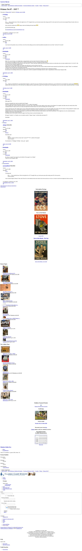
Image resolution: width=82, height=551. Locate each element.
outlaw (4, 37)
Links (4, 489)
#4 (3, 89)
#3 (3, 73)
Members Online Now (5, 447)
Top (3, 522)
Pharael (4, 354)
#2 (3, 49)
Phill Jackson (5, 400)
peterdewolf (5, 337)
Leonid (4, 391)
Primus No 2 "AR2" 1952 (8, 399)
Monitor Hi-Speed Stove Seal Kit (41, 406)
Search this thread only (11, 506)
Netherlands (7, 59)
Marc (4, 319)
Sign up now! (3, 186)
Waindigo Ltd (19, 528)
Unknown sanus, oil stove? (8, 390)
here (46, 427)
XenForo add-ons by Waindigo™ (6, 528)
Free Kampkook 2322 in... (8, 282)
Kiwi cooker (5, 315)
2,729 (6, 171)
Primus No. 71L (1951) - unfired (9, 353)
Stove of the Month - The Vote (41, 238)
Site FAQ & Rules (6, 544)
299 (6, 42)
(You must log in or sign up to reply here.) (8, 185)
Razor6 (4, 306)
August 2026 (41, 235)
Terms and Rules (6, 524)
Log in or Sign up (4, 1)
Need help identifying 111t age (8, 362)
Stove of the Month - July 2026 (41, 261)
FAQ (4, 486)
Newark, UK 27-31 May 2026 (41, 423)
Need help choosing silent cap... (12, 304)
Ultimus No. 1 (5, 371)
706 (6, 130)
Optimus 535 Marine (7, 327)
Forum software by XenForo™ (11, 527)
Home (4, 477)
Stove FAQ (5, 543)
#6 (3, 145)
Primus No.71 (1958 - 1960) (8, 381)
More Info (41, 444)
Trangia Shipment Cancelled (11, 340)
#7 (3, 162)
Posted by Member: (5, 497)
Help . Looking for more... (8, 300)
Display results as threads (15, 508)
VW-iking (17, 12)
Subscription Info (6, 487)
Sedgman (4, 341)
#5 (3, 121)
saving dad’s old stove (7, 336)
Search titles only (10, 495)
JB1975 (4, 301)
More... (5, 512)
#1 (3, 34)
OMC (4, 292)
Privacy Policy (5, 525)
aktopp (4, 125)
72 (5, 20)
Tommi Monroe (6, 274)
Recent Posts (7, 485)
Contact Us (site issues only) (8, 519)
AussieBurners (5, 450)
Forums (4, 478)
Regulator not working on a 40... (9, 273)
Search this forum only (11, 507)
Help (4, 520)
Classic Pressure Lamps (7, 488)
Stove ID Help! (6, 314)
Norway (6, 132)
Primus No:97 (8, 12)
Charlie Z (4, 283)
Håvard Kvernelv (6, 373)
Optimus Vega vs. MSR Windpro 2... (13, 318)
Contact (32, 429)
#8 (3, 183)
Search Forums (8, 484)
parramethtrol (6, 165)
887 (6, 56)
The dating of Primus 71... (8, 291)
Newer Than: (3, 503)
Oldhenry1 (5, 328)
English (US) (5, 517)
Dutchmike (5, 51)
